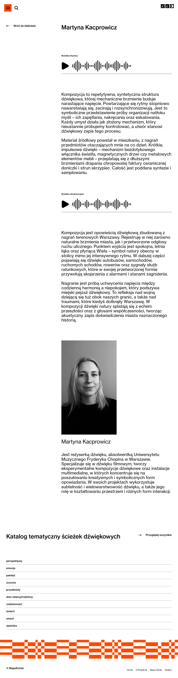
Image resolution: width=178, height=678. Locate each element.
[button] (172, 6)
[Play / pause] (65, 66)
